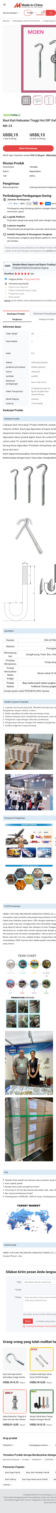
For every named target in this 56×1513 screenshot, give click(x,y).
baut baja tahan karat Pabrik (35, 1479)
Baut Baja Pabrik (12, 1472)
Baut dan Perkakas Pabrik (37, 1472)
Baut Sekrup (10, 1479)
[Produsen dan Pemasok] (28, 5)
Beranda (6, 21)
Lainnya (6, 1484)
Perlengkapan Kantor (38, 1445)
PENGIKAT (7, 1445)
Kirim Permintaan (28, 148)
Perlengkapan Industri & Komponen (26, 21)
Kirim (28, 1321)
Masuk (7, 300)
